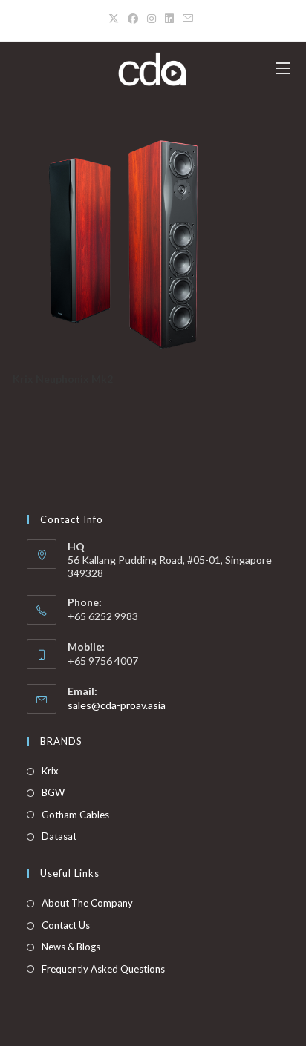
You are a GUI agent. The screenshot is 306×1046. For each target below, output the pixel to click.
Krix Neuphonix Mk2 (63, 378)
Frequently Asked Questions (103, 969)
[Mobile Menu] (283, 68)
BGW (53, 792)
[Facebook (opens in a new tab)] (133, 18)
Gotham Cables (75, 814)
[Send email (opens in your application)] (188, 18)
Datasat (59, 836)
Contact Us (66, 925)
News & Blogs (71, 947)
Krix (50, 771)
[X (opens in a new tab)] (115, 18)
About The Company (87, 903)
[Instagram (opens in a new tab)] (151, 18)
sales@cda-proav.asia (117, 705)
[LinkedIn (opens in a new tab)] (169, 18)
